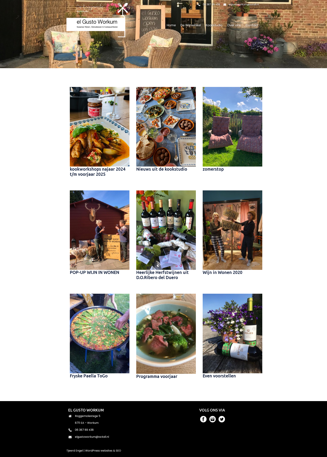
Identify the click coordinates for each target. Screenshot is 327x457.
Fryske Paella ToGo (89, 375)
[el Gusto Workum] (98, 25)
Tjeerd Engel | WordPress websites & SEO (93, 451)
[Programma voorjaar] (163, 333)
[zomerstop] (230, 127)
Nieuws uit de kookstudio (161, 169)
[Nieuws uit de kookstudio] (163, 127)
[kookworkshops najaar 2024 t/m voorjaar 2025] (97, 127)
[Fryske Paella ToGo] (97, 333)
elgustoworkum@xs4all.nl (244, 4)
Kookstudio (214, 25)
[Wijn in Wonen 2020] (230, 230)
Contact (252, 25)
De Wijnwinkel (191, 25)
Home (171, 25)
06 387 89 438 (211, 4)
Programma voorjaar (156, 376)
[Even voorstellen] (230, 333)
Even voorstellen (219, 375)
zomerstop (213, 169)
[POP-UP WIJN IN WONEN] (97, 230)
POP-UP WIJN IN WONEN (94, 272)
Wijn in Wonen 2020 (222, 272)
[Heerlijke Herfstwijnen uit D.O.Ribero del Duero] (163, 230)
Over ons (234, 25)
